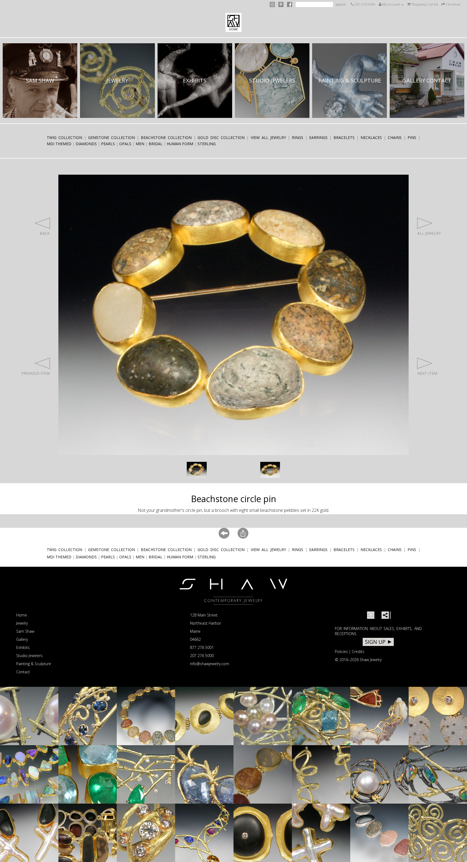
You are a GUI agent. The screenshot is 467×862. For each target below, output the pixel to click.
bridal (155, 143)
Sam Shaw (25, 631)
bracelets (344, 137)
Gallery (22, 639)
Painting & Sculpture (33, 663)
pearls (108, 143)
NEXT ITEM (427, 373)
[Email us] (371, 615)
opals (125, 143)
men (140, 143)
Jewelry (22, 623)
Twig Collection (64, 137)
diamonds (86, 143)
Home (21, 615)
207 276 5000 (202, 655)
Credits (358, 651)
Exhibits (23, 647)
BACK (44, 233)
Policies (341, 651)
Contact (23, 671)
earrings (318, 137)
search (340, 4)
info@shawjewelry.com (209, 663)
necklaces (371, 137)
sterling (207, 143)
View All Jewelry (268, 137)
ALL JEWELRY (429, 233)
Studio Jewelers (29, 655)
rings (297, 137)
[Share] (385, 615)
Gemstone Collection (111, 137)
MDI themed (59, 143)
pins (412, 137)
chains (395, 137)
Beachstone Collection (166, 137)
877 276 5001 (202, 647)
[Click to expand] (197, 470)
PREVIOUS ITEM (35, 373)
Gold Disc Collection (221, 137)
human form (180, 143)
